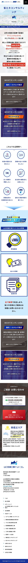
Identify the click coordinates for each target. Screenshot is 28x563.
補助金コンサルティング (11, 537)
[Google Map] (7, 486)
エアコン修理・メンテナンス (12, 516)
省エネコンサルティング (11, 540)
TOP (6, 498)
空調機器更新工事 (10, 525)
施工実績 (7, 501)
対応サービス (8, 513)
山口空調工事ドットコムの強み (11, 507)
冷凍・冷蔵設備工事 (11, 528)
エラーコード (8, 504)
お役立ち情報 (8, 552)
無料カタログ (8, 546)
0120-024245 (15, 488)
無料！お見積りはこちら (14, 131)
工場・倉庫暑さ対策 (10, 531)
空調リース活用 (9, 534)
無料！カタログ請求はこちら (14, 102)
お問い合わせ (8, 543)
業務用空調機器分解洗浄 (12, 519)
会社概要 (7, 510)
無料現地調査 (8, 549)
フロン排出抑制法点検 (11, 522)
